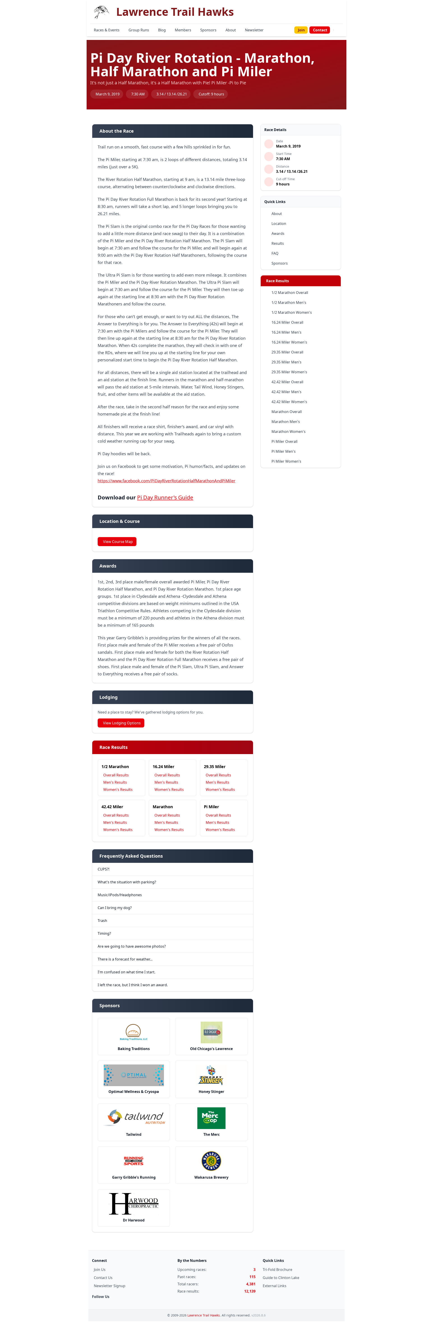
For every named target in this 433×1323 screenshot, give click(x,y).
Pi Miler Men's (284, 451)
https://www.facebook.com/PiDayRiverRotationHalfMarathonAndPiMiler (166, 480)
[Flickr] (342, 30)
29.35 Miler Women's (289, 371)
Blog (162, 30)
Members (183, 30)
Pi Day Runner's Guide (165, 497)
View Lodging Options (122, 722)
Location (279, 223)
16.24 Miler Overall (287, 322)
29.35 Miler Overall (287, 352)
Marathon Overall (287, 411)
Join (301, 30)
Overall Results (116, 775)
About (231, 30)
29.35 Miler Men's (287, 362)
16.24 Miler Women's (289, 342)
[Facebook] (336, 30)
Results (278, 243)
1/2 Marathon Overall (290, 292)
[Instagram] (339, 30)
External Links (274, 1285)
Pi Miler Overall (284, 441)
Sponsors (208, 30)
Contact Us (103, 1277)
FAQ (275, 253)
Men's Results (115, 782)
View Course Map (118, 541)
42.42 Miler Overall (287, 381)
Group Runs (139, 30)
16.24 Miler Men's (287, 332)
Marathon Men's (286, 421)
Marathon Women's (289, 431)
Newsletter (254, 30)
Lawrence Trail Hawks (203, 1315)
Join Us (100, 1269)
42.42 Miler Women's (289, 401)
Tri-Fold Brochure (277, 1269)
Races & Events (107, 30)
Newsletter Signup (109, 1285)
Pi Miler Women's (286, 461)
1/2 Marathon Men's (289, 302)
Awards (278, 233)
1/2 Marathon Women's (292, 312)
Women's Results (118, 789)
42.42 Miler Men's (287, 391)
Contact (320, 30)
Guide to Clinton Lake (281, 1277)
